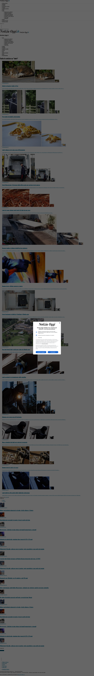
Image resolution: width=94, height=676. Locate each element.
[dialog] (47, 338)
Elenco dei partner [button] (45, 343)
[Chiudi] (59, 323)
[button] (47, 337)
